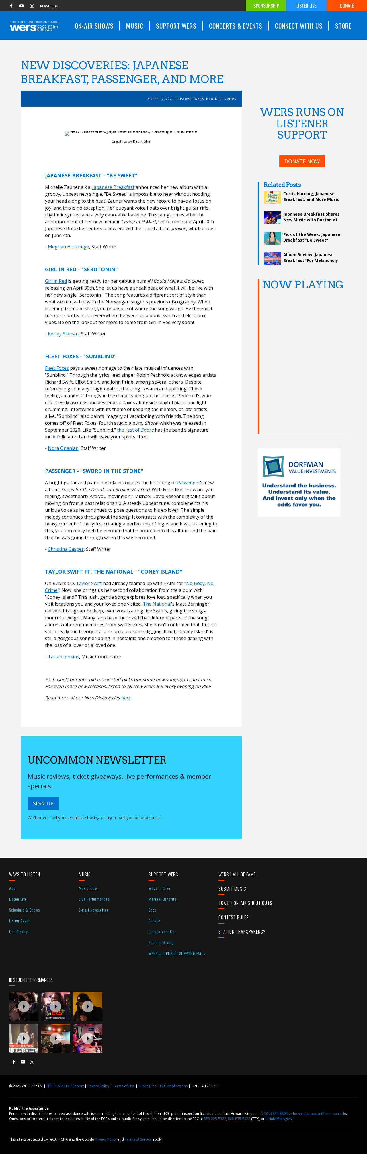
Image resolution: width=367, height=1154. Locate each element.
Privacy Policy (98, 1086)
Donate (347, 5)
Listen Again (19, 921)
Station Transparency (242, 931)
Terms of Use (124, 1086)
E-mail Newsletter (93, 910)
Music (85, 874)
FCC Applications (174, 1086)
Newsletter (49, 5)
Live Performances (94, 899)
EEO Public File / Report (65, 1086)
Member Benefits (162, 899)
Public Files (147, 1086)
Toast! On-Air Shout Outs (245, 903)
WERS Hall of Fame (237, 874)
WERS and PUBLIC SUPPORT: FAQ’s (177, 953)
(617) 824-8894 (275, 1113)
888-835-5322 (239, 1118)
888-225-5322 (215, 1118)
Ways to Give (159, 888)
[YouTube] (21, 5)
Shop (153, 910)
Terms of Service (138, 1139)
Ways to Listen (24, 874)
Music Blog (88, 888)
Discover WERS (190, 98)
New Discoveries (221, 98)
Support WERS (163, 874)
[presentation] (23, 1006)
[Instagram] (32, 5)
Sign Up (43, 803)
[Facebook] (11, 5)
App (12, 888)
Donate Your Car (162, 931)
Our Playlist (19, 931)
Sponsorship (266, 5)
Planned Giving (161, 942)
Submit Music (232, 888)
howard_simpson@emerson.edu (319, 1113)
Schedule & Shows (24, 910)
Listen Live (306, 5)
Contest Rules (233, 917)
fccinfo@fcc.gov (278, 1118)
